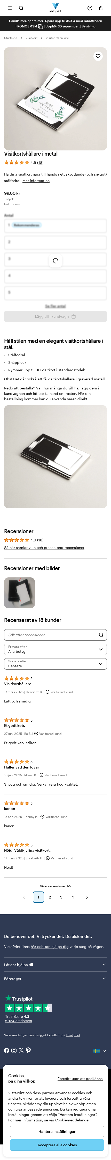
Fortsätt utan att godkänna (80, 1078)
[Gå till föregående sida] (24, 897)
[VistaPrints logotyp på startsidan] (56, 8)
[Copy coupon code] (40, 26)
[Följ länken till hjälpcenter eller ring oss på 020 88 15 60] (90, 8)
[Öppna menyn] (9, 8)
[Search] (101, 635)
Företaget (12, 978)
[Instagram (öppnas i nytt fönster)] (14, 1051)
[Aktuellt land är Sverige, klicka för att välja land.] (100, 1051)
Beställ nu (89, 26)
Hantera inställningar (57, 1131)
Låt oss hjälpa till (18, 964)
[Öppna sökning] (21, 8)
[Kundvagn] (101, 8)
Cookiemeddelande (72, 1120)
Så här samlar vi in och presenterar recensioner (44, 547)
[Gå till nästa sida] (87, 897)
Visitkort (32, 38)
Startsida (10, 38)
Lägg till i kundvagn (52, 316)
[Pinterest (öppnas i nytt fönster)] (28, 1051)
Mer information (36, 180)
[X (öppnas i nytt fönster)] (21, 1051)
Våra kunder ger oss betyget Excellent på (42, 1035)
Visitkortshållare (57, 38)
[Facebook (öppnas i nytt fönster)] (6, 1051)
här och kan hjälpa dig (50, 946)
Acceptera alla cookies (57, 1145)
